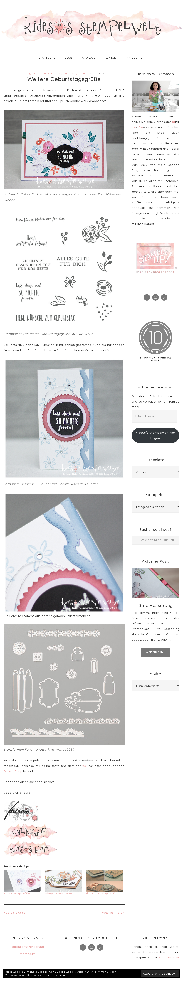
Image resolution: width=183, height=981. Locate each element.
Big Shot (32, 73)
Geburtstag (70, 73)
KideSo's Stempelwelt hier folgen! (155, 435)
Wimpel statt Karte (58, 893)
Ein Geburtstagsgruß (100, 893)
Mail (85, 766)
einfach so (55, 73)
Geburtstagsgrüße (17, 893)
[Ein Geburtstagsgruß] (104, 881)
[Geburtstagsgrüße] (22, 881)
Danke (43, 73)
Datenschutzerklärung (27, 947)
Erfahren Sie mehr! (54, 975)
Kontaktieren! (169, 957)
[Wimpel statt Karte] (63, 881)
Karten (83, 73)
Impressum (27, 954)
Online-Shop (13, 771)
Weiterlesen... (155, 652)
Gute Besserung (155, 605)
